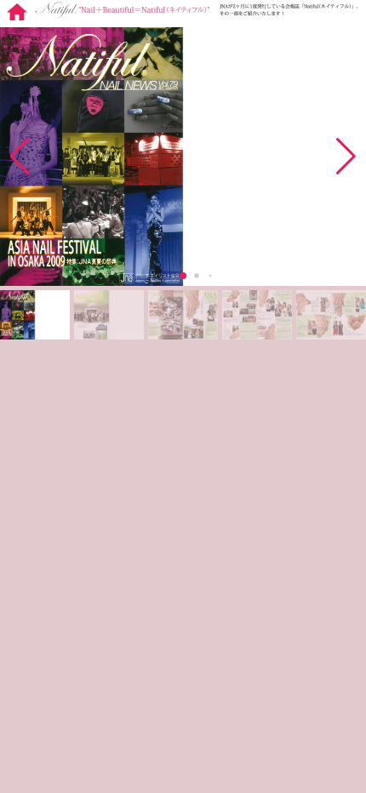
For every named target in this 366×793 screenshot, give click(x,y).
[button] (346, 156)
